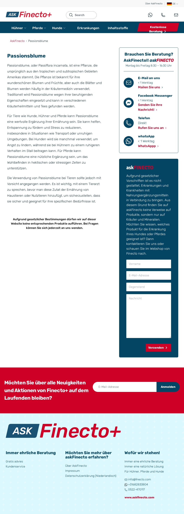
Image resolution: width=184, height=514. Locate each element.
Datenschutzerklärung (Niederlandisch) (90, 476)
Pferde (37, 28)
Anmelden (168, 387)
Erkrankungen (88, 28)
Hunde (57, 28)
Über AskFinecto (153, 3)
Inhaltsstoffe (118, 28)
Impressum (72, 470)
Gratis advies (14, 461)
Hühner (17, 28)
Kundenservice (15, 466)
